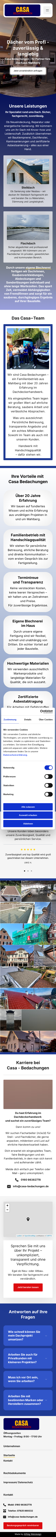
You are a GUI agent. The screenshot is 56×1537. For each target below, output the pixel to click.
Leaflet (19, 1235)
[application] (28, 1219)
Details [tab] (27, 719)
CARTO (49, 1235)
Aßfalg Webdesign (32, 1534)
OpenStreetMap (29, 1235)
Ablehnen (28, 823)
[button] (28, 1219)
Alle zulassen (28, 807)
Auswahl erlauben (28, 815)
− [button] (7, 1210)
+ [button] (7, 1205)
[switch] (49, 776)
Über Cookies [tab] (46, 719)
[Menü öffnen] (47, 10)
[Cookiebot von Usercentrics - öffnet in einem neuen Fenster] (40, 711)
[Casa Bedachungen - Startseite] (22, 10)
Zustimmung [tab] (10, 719)
